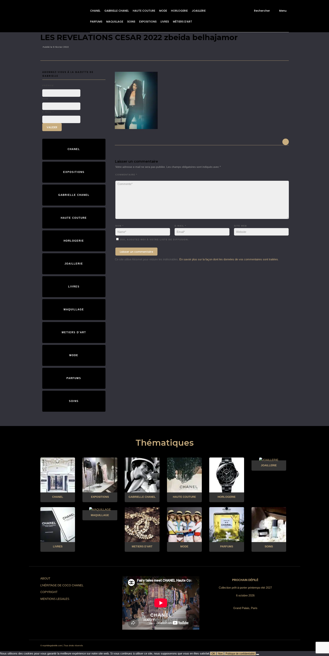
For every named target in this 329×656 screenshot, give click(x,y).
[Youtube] (270, 646)
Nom (119, 226)
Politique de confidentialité (240, 653)
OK (213, 653)
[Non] (257, 654)
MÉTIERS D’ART (182, 21)
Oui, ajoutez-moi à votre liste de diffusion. (154, 239)
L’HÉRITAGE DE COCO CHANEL (61, 585)
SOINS (131, 21)
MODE (163, 11)
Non (220, 653)
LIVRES (165, 21)
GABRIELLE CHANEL (116, 11)
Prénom (48, 85)
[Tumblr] (263, 646)
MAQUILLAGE (114, 21)
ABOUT (45, 578)
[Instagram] (250, 646)
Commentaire (126, 174)
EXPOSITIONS (148, 21)
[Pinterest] (257, 646)
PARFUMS (96, 21)
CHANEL (95, 11)
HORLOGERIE (179, 11)
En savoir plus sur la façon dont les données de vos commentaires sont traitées (228, 259)
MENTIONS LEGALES (54, 598)
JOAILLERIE (199, 11)
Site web (240, 226)
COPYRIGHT (48, 592)
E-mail (180, 226)
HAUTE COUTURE (144, 11)
